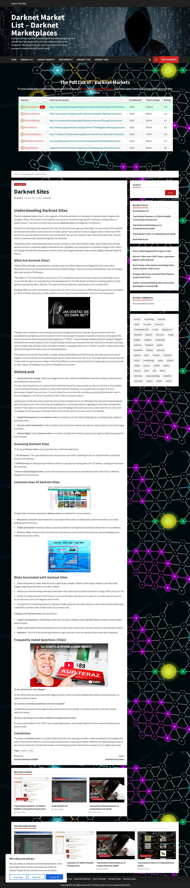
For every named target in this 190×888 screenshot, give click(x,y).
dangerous (167, 329)
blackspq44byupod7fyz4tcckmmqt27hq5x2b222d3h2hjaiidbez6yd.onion (85, 141)
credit (155, 329)
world (168, 381)
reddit (157, 365)
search (137, 370)
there (162, 370)
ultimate (138, 375)
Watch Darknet (169, 59)
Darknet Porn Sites (114, 758)
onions (170, 360)
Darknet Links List (100, 885)
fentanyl (149, 345)
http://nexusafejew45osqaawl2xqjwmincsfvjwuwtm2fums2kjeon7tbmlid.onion (87, 107)
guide (159, 345)
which (159, 381)
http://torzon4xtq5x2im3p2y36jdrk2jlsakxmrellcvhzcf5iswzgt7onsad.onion (86, 120)
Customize (18, 877)
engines (147, 339)
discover (160, 334)
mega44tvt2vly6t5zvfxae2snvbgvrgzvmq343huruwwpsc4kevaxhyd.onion (85, 147)
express (137, 345)
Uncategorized (20, 184)
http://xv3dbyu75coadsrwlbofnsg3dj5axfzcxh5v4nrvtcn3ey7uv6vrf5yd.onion (87, 134)
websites (138, 381)
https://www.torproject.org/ (97, 88)
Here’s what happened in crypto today (152, 250)
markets (168, 355)
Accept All (54, 877)
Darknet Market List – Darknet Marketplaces (38, 25)
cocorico (159, 324)
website (167, 375)
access (137, 319)
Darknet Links (102, 59)
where (149, 381)
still (154, 370)
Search (137, 185)
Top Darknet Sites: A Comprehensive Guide (154, 233)
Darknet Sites (84, 59)
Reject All (36, 877)
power (147, 365)
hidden (149, 350)
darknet (24, 751)
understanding (153, 375)
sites (31, 751)
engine (137, 339)
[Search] (150, 59)
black (137, 324)
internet (160, 350)
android (161, 319)
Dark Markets (66, 59)
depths (148, 334)
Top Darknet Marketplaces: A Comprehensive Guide (106, 789)
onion (160, 360)
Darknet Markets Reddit (26, 758)
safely (166, 365)
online (137, 365)
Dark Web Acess (140, 239)
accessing (149, 319)
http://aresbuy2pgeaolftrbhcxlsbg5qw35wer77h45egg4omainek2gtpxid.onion (87, 127)
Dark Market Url (69, 789)
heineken (138, 350)
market (156, 355)
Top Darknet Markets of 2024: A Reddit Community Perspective (31, 789)
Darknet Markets (46, 59)
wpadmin (19, 198)
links (146, 355)
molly (136, 360)
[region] (36, 868)
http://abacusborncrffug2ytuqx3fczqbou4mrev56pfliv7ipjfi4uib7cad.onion (86, 113)
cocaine (147, 324)
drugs (170, 334)
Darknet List (27, 59)
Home (13, 59)
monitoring (148, 360)
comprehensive (141, 329)
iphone (137, 355)
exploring (159, 339)
